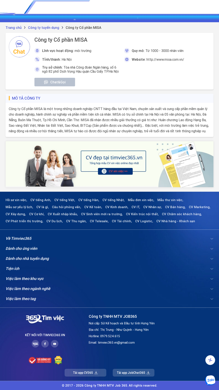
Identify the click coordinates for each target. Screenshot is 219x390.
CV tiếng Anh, (40, 200)
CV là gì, (42, 207)
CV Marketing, (199, 207)
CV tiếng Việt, (64, 200)
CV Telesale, (99, 221)
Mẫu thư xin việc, (170, 200)
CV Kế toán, (93, 207)
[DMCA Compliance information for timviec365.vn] (58, 360)
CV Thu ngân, (76, 221)
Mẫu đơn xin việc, (141, 200)
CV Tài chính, (122, 221)
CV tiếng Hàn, (88, 200)
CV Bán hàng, (175, 207)
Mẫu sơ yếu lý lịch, (19, 207)
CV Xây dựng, (16, 214)
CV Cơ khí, (36, 214)
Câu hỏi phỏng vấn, (66, 207)
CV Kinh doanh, (116, 207)
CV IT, (136, 207)
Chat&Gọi (58, 82)
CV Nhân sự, (152, 207)
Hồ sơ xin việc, (16, 200)
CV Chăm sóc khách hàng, (182, 214)
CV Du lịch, (54, 221)
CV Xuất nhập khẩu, (63, 214)
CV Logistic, (144, 221)
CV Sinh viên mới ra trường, (102, 214)
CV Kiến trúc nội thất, (142, 214)
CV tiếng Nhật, (113, 200)
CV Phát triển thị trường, (24, 221)
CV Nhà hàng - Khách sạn (175, 221)
